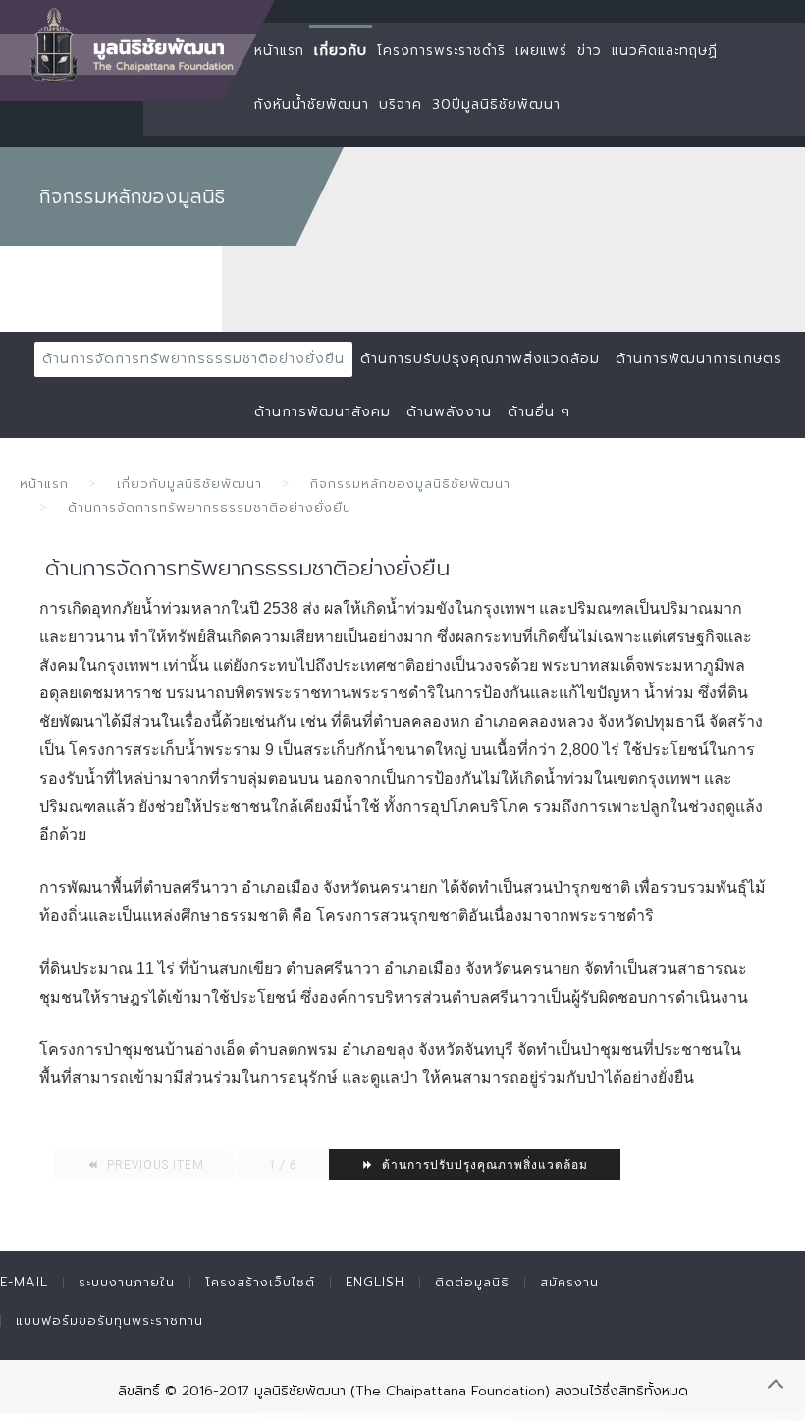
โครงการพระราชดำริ (441, 50)
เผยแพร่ (541, 50)
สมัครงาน (569, 1282)
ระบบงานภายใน (127, 1282)
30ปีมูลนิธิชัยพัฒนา (496, 104)
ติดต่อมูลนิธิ (472, 1282)
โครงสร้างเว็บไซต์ (260, 1282)
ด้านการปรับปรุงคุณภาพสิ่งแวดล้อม (480, 359)
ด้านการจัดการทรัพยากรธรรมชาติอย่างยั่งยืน (193, 359)
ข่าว (589, 50)
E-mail (24, 1282)
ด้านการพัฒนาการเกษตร (699, 359)
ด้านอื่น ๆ (539, 412)
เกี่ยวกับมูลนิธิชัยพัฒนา (189, 483)
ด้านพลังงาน (449, 412)
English (375, 1282)
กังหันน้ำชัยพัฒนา (311, 104)
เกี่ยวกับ (340, 50)
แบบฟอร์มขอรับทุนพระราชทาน (109, 1320)
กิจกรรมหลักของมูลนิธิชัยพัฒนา (410, 483)
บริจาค (400, 104)
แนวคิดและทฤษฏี (665, 50)
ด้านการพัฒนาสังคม (322, 412)
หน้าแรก (279, 50)
